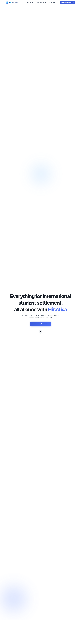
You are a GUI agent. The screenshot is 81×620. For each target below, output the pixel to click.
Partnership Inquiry (39, 324)
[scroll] (40, 332)
